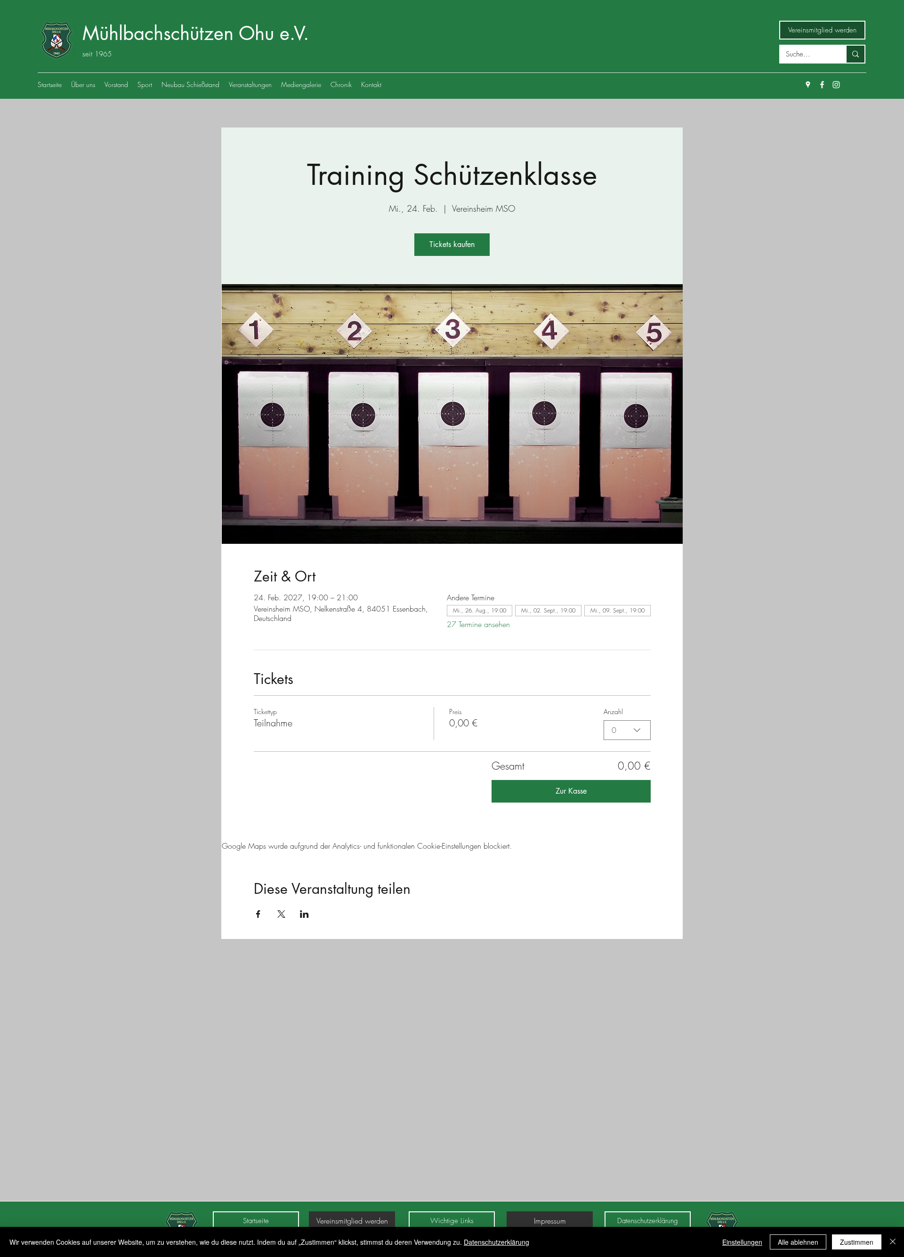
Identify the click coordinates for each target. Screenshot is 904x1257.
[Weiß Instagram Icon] (836, 84)
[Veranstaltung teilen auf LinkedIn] (304, 914)
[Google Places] (808, 84)
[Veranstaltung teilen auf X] (281, 914)
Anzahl (613, 711)
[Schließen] (892, 1241)
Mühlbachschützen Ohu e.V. (195, 33)
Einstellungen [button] (742, 1242)
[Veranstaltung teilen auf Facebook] (258, 914)
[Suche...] (855, 54)
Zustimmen (856, 1242)
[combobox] (627, 730)
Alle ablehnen (798, 1242)
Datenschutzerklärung (496, 1242)
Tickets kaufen (452, 244)
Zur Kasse (571, 791)
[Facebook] (822, 84)
